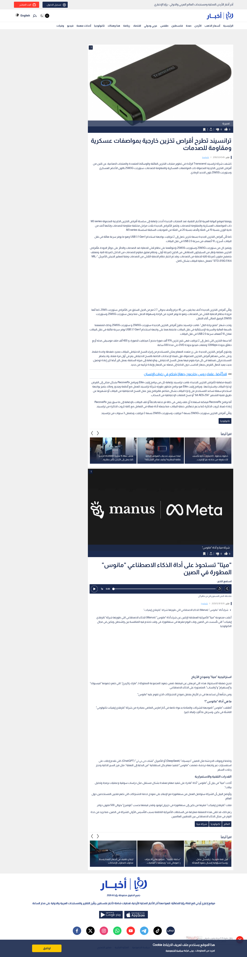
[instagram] (104, 931)
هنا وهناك (114, 25)
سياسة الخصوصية (174, 950)
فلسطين (177, 25)
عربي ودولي (150, 25)
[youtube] (131, 931)
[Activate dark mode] (45, 15)
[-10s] (219, 589)
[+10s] (227, 589)
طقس (164, 25)
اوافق (47, 948)
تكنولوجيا (99, 25)
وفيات (60, 25)
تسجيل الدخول (54, 4)
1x (102, 588)
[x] (90, 931)
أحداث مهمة (83, 25)
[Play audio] (94, 589)
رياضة (126, 25)
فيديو (70, 25)
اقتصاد (137, 25)
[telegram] (144, 931)
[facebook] (77, 931)
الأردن (197, 25)
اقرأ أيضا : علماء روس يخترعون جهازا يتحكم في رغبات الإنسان (185, 374)
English (25, 15)
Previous (98, 433)
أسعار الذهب (212, 25)
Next (92, 433)
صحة (188, 25)
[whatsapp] (117, 931)
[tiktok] (157, 931)
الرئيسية (228, 25)
